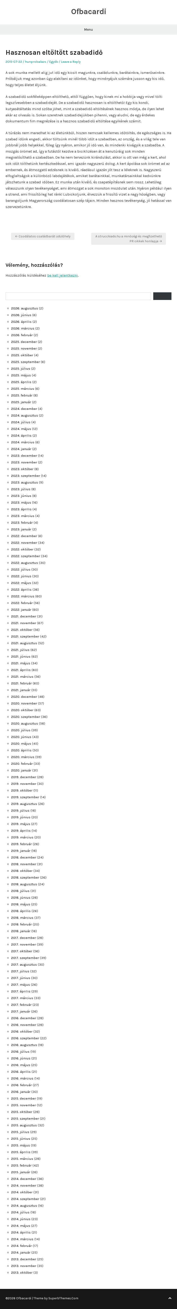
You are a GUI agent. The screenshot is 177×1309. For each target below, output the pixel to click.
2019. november (23, 784)
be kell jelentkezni (62, 275)
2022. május (21, 583)
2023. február (22, 522)
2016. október (21, 1031)
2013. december (23, 1259)
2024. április (21, 435)
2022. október (22, 549)
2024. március (22, 442)
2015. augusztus (24, 1125)
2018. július (20, 891)
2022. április (21, 589)
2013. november (23, 1266)
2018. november (23, 864)
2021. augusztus (24, 643)
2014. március (22, 1239)
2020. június (21, 737)
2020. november (24, 703)
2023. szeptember (25, 476)
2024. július (20, 422)
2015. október (21, 1112)
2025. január (21, 402)
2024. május (21, 429)
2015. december (23, 1098)
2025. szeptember (25, 362)
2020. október (22, 710)
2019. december (23, 777)
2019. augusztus (24, 804)
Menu (88, 29)
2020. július (20, 730)
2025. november (24, 348)
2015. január (20, 1172)
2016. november (23, 1025)
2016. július (20, 1051)
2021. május (20, 663)
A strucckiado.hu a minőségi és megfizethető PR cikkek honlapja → (128, 238)
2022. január (21, 610)
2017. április (20, 991)
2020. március (22, 757)
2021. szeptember (25, 636)
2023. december (24, 455)
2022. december (24, 536)
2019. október (21, 790)
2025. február (21, 395)
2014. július (20, 1212)
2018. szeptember (25, 877)
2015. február (21, 1165)
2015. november (23, 1105)
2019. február (21, 844)
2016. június (20, 1058)
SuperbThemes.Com (63, 1298)
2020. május (21, 743)
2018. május (20, 904)
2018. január (20, 931)
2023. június (21, 496)
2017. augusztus (24, 964)
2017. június (20, 978)
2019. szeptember (25, 797)
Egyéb (53, 62)
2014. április (21, 1232)
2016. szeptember (25, 1038)
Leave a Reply (71, 62)
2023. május (21, 502)
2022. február (22, 603)
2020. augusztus (24, 723)
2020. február (22, 764)
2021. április (21, 670)
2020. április (21, 750)
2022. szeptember (25, 556)
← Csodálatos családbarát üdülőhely (43, 236)
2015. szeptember (25, 1118)
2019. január (20, 851)
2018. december (23, 857)
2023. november (24, 462)
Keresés (162, 296)
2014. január (20, 1252)
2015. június (20, 1139)
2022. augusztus (24, 563)
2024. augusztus (24, 415)
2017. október (21, 951)
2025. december (24, 342)
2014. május (20, 1226)
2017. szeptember (25, 958)
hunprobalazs (35, 62)
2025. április (21, 382)
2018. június (20, 897)
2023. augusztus (24, 482)
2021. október (21, 630)
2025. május (21, 375)
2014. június (20, 1219)
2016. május (20, 1065)
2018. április (21, 911)
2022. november (24, 543)
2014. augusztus (24, 1205)
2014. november (23, 1185)
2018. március (22, 918)
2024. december (24, 409)
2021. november (23, 623)
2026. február (22, 335)
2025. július (20, 368)
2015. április (20, 1152)
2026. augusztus (24, 308)
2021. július (20, 650)
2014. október (21, 1192)
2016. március (22, 1078)
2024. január (21, 449)
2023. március (22, 516)
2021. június (20, 656)
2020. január (21, 770)
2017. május (20, 985)
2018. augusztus (24, 884)
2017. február (21, 1005)
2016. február (21, 1085)
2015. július (20, 1132)
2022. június (21, 576)
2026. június (21, 315)
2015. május (20, 1145)
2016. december (23, 1018)
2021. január (20, 690)
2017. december (23, 938)
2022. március (22, 596)
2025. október (22, 355)
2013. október (21, 1272)
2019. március (22, 837)
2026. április (21, 322)
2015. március (22, 1159)
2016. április (21, 1072)
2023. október (22, 469)
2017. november (23, 944)
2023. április (21, 509)
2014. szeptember (25, 1199)
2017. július (20, 971)
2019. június (20, 817)
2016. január (20, 1092)
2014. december (23, 1179)
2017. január (20, 1011)
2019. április (21, 830)
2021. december (23, 616)
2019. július (20, 810)
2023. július (20, 489)
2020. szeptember (25, 717)
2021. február (21, 683)
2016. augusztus (24, 1045)
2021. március (22, 676)
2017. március (22, 998)
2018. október (21, 871)
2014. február (21, 1246)
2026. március (22, 328)
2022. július (20, 569)
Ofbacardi (88, 11)
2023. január (21, 529)
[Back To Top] (169, 1298)
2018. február (21, 924)
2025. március (22, 389)
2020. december (24, 697)
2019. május (20, 824)
